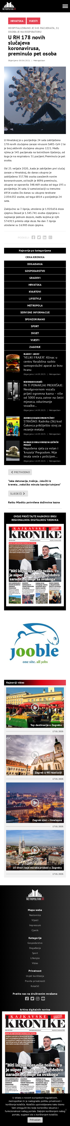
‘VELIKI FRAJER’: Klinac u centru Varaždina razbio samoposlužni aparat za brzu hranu (43, 363)
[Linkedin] (44, 237)
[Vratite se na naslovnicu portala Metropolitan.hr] (9, 6)
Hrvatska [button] (35, 284)
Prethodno (22, 472)
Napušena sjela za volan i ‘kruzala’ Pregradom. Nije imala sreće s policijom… (41, 452)
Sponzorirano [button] (35, 319)
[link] (27, 999)
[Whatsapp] (50, 237)
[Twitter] (39, 237)
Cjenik (35, 930)
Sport (35, 953)
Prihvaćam (35, 1119)
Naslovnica (35, 915)
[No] (65, 1109)
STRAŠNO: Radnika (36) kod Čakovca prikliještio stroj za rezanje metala (43, 425)
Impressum (35, 925)
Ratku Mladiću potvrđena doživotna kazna (34, 502)
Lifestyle (35, 958)
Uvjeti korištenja (35, 975)
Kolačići (35, 986)
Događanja (35, 948)
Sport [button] (35, 326)
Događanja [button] (35, 264)
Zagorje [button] (34, 347)
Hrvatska (17, 21)
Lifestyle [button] (35, 298)
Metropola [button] (35, 305)
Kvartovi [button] (35, 291)
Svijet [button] (35, 333)
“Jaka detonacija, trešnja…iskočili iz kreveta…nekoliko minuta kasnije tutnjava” (34, 482)
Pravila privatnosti (35, 981)
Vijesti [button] (35, 340)
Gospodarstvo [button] (35, 271)
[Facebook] (33, 237)
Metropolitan (39, 60)
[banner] (13, 362)
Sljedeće (16, 493)
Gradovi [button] (35, 277)
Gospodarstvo (35, 942)
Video (35, 963)
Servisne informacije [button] (35, 312)
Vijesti (33, 21)
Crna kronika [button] (35, 257)
